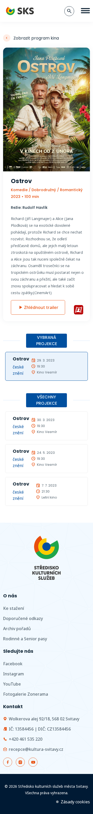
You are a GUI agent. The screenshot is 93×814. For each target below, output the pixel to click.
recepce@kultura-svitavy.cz (36, 749)
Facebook (12, 664)
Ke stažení (13, 608)
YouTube (12, 684)
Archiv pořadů (17, 628)
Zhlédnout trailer (41, 307)
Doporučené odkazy (23, 618)
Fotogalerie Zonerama (25, 694)
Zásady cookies (75, 802)
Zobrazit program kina (36, 38)
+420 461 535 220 (25, 739)
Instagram (13, 674)
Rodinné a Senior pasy (25, 639)
